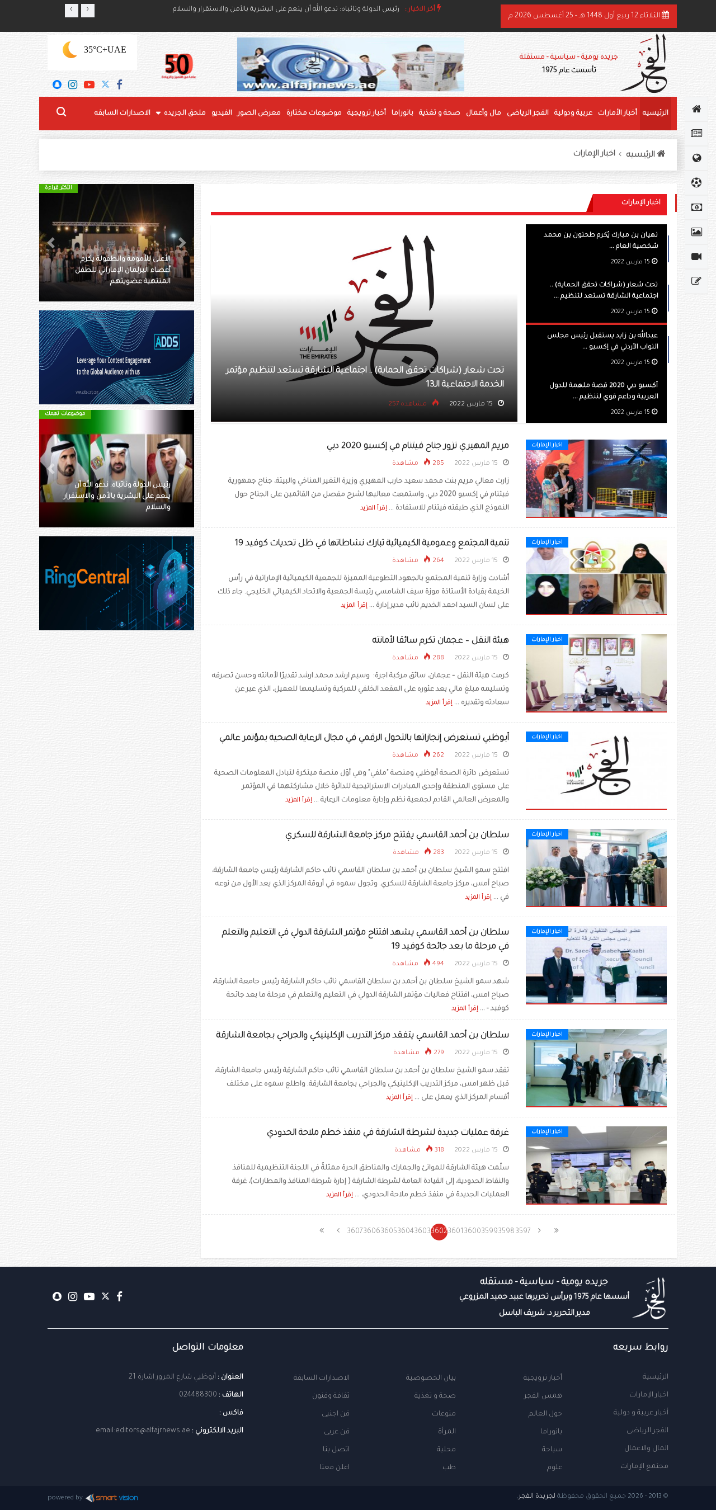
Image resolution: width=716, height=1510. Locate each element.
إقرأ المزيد (373, 508)
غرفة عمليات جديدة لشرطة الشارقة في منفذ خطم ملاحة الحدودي (388, 1133)
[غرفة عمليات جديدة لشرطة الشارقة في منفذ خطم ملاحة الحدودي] (596, 1166)
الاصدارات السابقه (122, 113)
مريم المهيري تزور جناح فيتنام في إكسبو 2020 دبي (418, 446)
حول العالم (545, 1414)
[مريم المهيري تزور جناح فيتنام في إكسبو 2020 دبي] (596, 479)
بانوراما (402, 113)
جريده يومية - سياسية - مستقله (544, 1297)
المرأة (447, 1432)
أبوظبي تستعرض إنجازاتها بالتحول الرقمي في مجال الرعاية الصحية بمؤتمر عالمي (364, 738)
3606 (372, 1232)
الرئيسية (655, 1377)
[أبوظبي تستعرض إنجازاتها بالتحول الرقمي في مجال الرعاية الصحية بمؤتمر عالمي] (596, 771)
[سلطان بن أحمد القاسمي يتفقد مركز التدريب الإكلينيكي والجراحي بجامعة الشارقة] (596, 1069)
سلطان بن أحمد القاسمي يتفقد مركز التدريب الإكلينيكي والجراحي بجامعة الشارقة (362, 1036)
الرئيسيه (655, 113)
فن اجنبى (336, 1414)
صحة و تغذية (439, 113)
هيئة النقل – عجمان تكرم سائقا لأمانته (441, 641)
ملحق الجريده (185, 113)
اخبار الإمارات (594, 154)
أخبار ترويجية (366, 113)
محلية (446, 1450)
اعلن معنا (334, 1468)
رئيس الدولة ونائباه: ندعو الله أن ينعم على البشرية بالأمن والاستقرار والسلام (286, 9)
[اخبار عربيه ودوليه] (696, 158)
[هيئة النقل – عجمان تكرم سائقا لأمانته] (596, 674)
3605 (388, 1232)
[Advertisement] (116, 830)
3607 (355, 1232)
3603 (422, 1232)
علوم (554, 1468)
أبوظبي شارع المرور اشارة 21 (172, 1377)
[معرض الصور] (696, 232)
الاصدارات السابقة (322, 1378)
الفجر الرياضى (528, 113)
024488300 (198, 1395)
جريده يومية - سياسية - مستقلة (569, 64)
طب (449, 1468)
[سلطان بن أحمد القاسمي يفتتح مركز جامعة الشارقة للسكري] (596, 868)
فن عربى (337, 1432)
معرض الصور (259, 113)
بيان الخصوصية (431, 1378)
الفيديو (221, 113)
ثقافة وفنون (331, 1396)
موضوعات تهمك (65, 414)
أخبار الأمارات (617, 113)
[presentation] (71, 10)
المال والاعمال (646, 1449)
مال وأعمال (483, 113)
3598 (506, 1232)
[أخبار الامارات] (696, 133)
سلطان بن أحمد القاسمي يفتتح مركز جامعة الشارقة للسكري (397, 836)
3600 (472, 1232)
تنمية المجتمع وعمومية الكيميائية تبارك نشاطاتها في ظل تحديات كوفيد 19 (372, 544)
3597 (523, 1232)
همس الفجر (543, 1396)
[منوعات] (696, 281)
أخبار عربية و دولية (641, 1413)
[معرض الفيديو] (696, 256)
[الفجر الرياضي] (696, 183)
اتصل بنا (336, 1450)
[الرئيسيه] (696, 109)
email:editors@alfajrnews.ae (143, 1431)
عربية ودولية (573, 113)
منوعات (444, 1414)
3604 (405, 1232)
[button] (182, 242)
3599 (489, 1232)
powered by (65, 1498)
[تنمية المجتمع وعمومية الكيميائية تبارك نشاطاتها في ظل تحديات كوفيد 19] (596, 577)
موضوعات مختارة (314, 113)
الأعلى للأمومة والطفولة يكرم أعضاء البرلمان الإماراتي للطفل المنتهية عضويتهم (123, 271)
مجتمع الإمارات (644, 1467)
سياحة (552, 1450)
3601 (455, 1232)
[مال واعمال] (696, 207)
